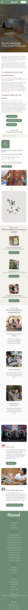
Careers (14, 525)
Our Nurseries (14, 527)
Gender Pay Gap (14, 584)
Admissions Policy (14, 589)
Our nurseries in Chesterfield (14, 550)
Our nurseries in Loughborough (14, 537)
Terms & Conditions (14, 582)
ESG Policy (14, 587)
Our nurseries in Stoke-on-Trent (14, 547)
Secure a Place (14, 569)
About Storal (11, 463)
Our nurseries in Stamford (14, 560)
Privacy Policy (14, 579)
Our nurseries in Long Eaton (14, 557)
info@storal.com (15, 605)
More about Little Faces (14, 120)
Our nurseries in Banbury (14, 540)
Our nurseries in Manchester (14, 542)
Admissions (14, 567)
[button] (2, 2)
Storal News (14, 522)
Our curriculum (12, 116)
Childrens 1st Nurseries (14, 535)
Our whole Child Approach (14, 505)
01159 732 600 (15, 608)
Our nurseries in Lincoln (14, 552)
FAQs (14, 572)
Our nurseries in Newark (14, 555)
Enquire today (11, 124)
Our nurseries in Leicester (14, 545)
